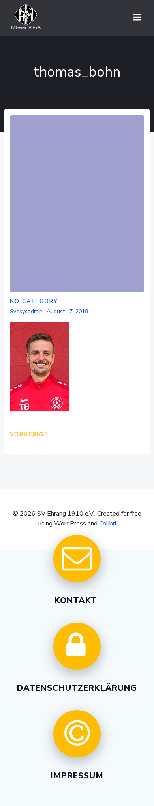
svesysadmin (26, 311)
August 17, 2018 (67, 311)
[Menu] (137, 17)
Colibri (107, 523)
